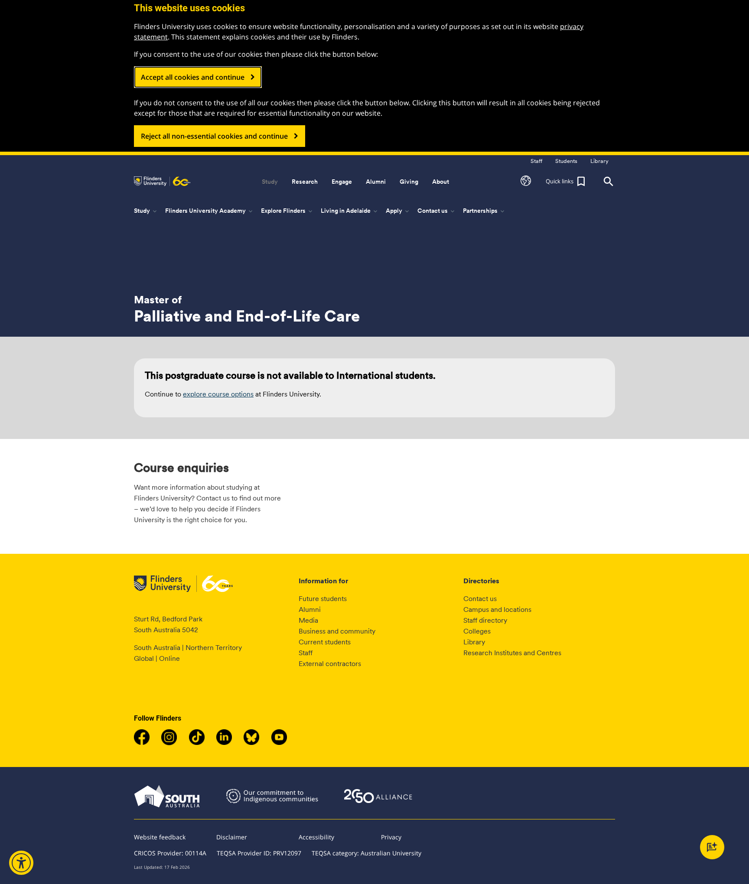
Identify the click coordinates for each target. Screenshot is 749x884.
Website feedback (160, 837)
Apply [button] (398, 211)
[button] (526, 181)
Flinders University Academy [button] (209, 211)
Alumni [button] (376, 181)
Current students (325, 642)
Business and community (337, 631)
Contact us (480, 599)
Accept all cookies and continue (192, 77)
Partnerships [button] (484, 211)
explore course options (218, 394)
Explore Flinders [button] (287, 211)
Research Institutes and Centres (512, 653)
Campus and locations (497, 609)
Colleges (477, 631)
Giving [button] (409, 181)
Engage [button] (342, 181)
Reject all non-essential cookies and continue (214, 136)
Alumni (310, 609)
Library (474, 642)
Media (308, 620)
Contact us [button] (436, 211)
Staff (306, 653)
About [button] (440, 181)
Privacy (391, 837)
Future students (323, 599)
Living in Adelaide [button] (350, 211)
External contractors (330, 664)
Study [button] (270, 181)
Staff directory (485, 620)
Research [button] (305, 181)
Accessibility (316, 837)
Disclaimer (231, 837)
